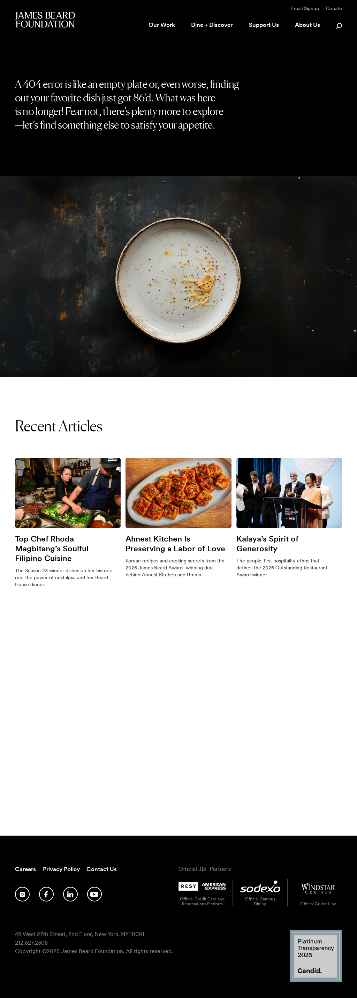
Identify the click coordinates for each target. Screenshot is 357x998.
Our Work (162, 24)
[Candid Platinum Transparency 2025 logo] (316, 980)
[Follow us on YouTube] (94, 894)
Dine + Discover (212, 24)
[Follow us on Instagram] (22, 894)
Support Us (264, 24)
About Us (307, 24)
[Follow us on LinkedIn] (70, 894)
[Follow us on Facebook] (46, 894)
